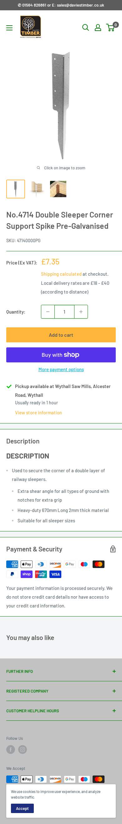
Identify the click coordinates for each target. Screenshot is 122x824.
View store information (38, 412)
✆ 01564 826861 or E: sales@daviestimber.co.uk (61, 5)
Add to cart (61, 335)
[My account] (98, 27)
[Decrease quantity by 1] (47, 311)
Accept (22, 808)
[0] (110, 27)
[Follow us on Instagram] (22, 749)
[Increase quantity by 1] (81, 311)
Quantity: (15, 312)
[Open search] (85, 27)
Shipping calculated (61, 274)
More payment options (61, 369)
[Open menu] (9, 27)
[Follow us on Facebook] (10, 749)
